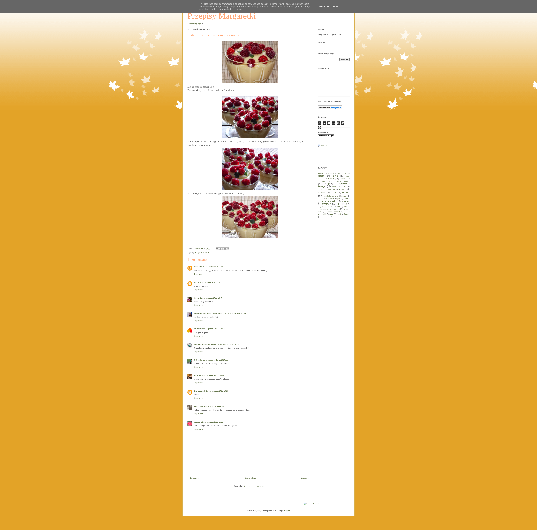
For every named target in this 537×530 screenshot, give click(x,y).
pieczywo (330, 199)
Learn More (323, 6)
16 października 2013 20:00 (217, 360)
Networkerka (199, 360)
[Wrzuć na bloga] (219, 248)
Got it (335, 6)
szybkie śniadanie (333, 212)
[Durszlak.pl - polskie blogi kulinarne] (323, 145)
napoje (333, 192)
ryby (338, 204)
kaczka (336, 184)
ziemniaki (322, 214)
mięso (342, 189)
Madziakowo (199, 329)
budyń (197, 252)
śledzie (347, 214)
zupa (331, 214)
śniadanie (324, 217)
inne (322, 184)
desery (204, 252)
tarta (345, 212)
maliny (210, 252)
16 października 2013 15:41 (236, 313)
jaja (328, 184)
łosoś (339, 214)
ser (338, 207)
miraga (197, 422)
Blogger (287, 511)
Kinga (196, 282)
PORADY (321, 173)
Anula (196, 298)
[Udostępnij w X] (222, 248)
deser (331, 178)
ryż (346, 204)
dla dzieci (322, 181)
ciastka (334, 176)
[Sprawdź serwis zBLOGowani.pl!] (311, 504)
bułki (338, 173)
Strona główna (250, 478)
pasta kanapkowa (331, 196)
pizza (339, 199)
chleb (345, 173)
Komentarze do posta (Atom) (255, 486)
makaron (331, 189)
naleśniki (321, 192)
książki (343, 186)
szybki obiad (332, 209)
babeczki (331, 173)
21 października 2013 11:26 (212, 422)
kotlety (334, 186)
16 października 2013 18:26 (217, 329)
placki (347, 199)
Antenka (197, 375)
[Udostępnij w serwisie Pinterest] (227, 248)
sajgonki (320, 207)
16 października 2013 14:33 (211, 282)
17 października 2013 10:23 (217, 391)
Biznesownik (199, 391)
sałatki (329, 207)
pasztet (344, 196)
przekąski (346, 201)
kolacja (321, 186)
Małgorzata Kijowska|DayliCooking (209, 313)
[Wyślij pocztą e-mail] (217, 248)
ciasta (321, 176)
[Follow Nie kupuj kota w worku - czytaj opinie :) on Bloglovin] (330, 109)
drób (330, 181)
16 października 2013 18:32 (228, 344)
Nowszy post (194, 478)
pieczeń (320, 199)
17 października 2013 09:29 (213, 375)
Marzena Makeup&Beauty (205, 344)
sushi (320, 209)
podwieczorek (328, 201)
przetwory (326, 204)
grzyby (338, 181)
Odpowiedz (198, 274)
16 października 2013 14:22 (214, 267)
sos (345, 207)
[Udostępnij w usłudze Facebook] (225, 248)
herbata (347, 181)
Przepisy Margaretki (221, 15)
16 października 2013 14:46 (211, 298)
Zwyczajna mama (201, 406)
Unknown (198, 267)
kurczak (321, 189)
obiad (346, 192)
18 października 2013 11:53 (221, 406)
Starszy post (306, 478)
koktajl (344, 184)
